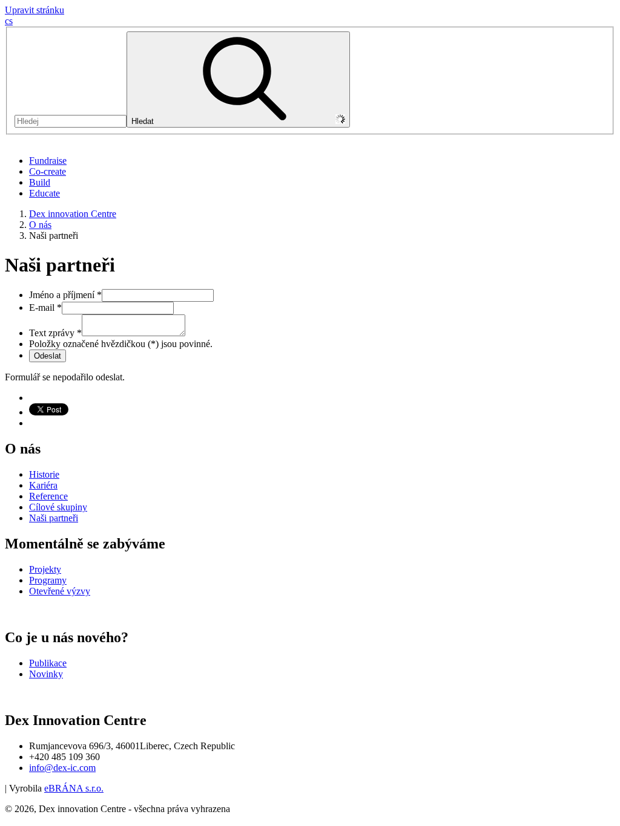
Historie (44, 474)
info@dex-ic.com (62, 768)
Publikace (48, 663)
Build (39, 182)
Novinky (46, 674)
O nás (40, 225)
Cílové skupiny (58, 507)
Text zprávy (55, 333)
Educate (44, 193)
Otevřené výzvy (59, 591)
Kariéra (43, 485)
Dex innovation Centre (72, 214)
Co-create (47, 171)
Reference (48, 496)
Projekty (45, 569)
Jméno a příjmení (65, 295)
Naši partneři (53, 518)
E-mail (45, 307)
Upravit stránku (34, 10)
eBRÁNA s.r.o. (74, 788)
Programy (48, 580)
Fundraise (48, 160)
